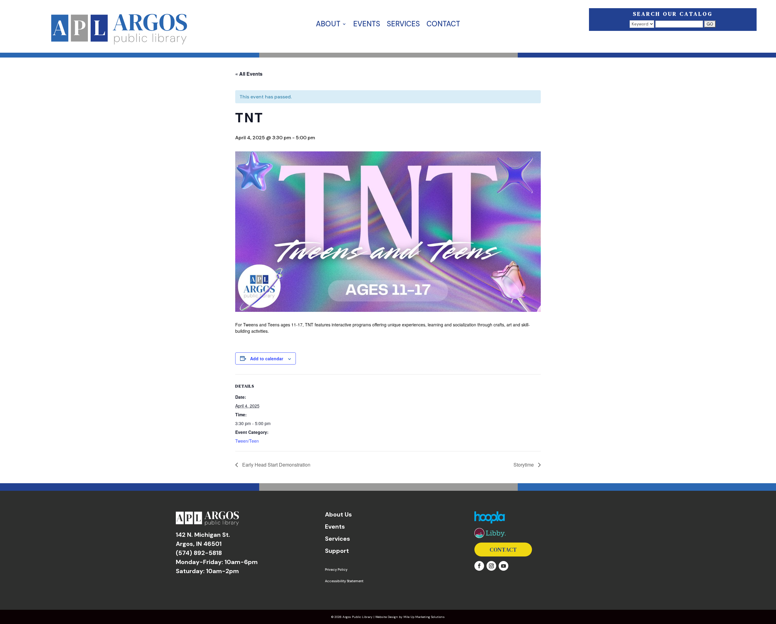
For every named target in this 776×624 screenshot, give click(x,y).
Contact (443, 25)
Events (366, 25)
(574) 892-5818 (199, 553)
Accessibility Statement (344, 581)
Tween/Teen (247, 441)
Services (403, 25)
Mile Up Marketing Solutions (424, 617)
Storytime (524, 464)
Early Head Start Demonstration (275, 464)
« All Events (249, 73)
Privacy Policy (336, 569)
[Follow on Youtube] (503, 566)
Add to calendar (266, 358)
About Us (338, 514)
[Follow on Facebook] (479, 566)
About (328, 25)
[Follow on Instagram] (491, 566)
